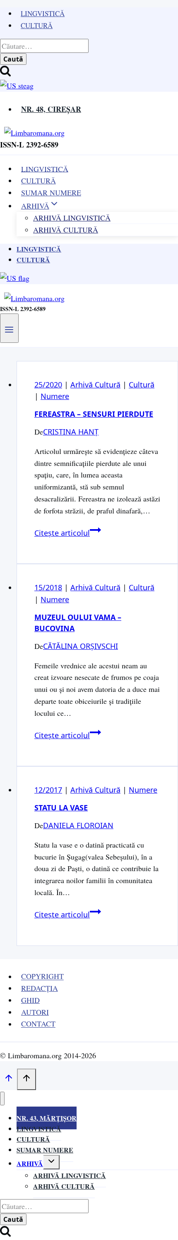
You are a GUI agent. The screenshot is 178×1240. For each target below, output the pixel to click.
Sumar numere (45, 1149)
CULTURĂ (38, 180)
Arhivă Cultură (65, 230)
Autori (35, 1012)
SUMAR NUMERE (51, 192)
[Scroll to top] (8, 1079)
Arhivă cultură (64, 1186)
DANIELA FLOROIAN (78, 825)
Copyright (42, 976)
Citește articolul (67, 533)
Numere (55, 396)
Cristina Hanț (71, 432)
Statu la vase (61, 807)
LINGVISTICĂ (44, 168)
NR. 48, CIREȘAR (51, 109)
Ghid (30, 1000)
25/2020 (48, 385)
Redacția (39, 988)
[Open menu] (9, 328)
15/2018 (48, 587)
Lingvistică (43, 13)
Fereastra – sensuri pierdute (93, 414)
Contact (38, 1024)
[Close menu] (2, 1098)
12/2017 (48, 790)
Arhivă (30, 1163)
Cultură (37, 25)
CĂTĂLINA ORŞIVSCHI (80, 646)
